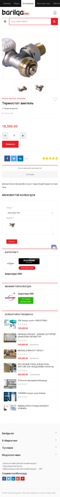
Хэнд (9, 208)
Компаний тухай (27, 268)
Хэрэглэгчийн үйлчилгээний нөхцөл (19, 463)
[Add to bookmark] (55, 99)
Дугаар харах (26, 300)
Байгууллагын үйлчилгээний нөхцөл (19, 469)
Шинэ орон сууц (43, 3)
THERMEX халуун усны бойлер (31, 393)
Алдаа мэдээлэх (11, 108)
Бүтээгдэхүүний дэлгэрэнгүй (30, 168)
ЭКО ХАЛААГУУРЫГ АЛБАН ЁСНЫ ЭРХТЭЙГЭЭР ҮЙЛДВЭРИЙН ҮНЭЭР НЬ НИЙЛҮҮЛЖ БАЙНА (36, 366)
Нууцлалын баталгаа (12, 466)
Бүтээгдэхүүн (28, 3)
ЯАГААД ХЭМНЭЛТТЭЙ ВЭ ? (31, 350)
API (40, 469)
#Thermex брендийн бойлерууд (32, 380)
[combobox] (30, 213)
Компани (7, 3)
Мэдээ (16, 3)
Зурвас (10, 218)
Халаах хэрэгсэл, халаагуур (13, 98)
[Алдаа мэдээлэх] (54, 247)
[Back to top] (52, 481)
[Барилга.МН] (15, 13)
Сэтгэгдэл (30, 174)
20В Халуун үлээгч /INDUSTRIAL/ (33, 320)
